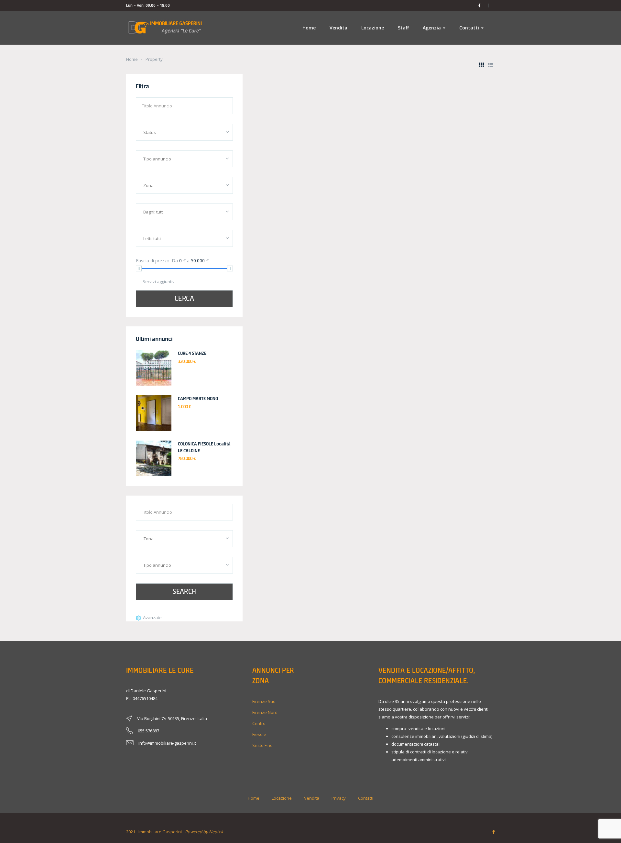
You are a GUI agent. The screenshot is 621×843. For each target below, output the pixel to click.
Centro (259, 723)
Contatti (469, 28)
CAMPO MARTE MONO (198, 398)
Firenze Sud (264, 701)
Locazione (372, 28)
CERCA (184, 298)
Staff (403, 28)
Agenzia (432, 28)
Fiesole (259, 734)
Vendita (338, 28)
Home (309, 28)
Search (184, 591)
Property (154, 59)
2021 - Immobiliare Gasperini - (174, 832)
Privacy (339, 798)
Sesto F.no (262, 745)
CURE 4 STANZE (192, 353)
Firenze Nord (265, 712)
